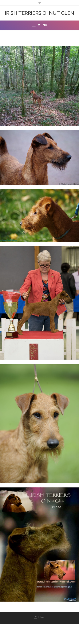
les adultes (39, 471)
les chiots (39, 348)
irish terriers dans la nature (39, 113)
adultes (39, 173)
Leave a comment (33, 120)
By (53, 120)
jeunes (39, 229)
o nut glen (39, 589)
